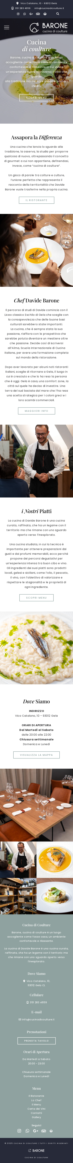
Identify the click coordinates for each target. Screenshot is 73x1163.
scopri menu (36, 97)
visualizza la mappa (36, 755)
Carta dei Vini (36, 1108)
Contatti (36, 1113)
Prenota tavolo (36, 1040)
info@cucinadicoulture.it (49, 8)
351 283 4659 (22, 8)
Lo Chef (36, 1100)
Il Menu (36, 1104)
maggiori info (36, 411)
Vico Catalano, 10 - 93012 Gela (39, 3)
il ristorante (37, 200)
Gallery (36, 1117)
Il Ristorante (36, 1096)
